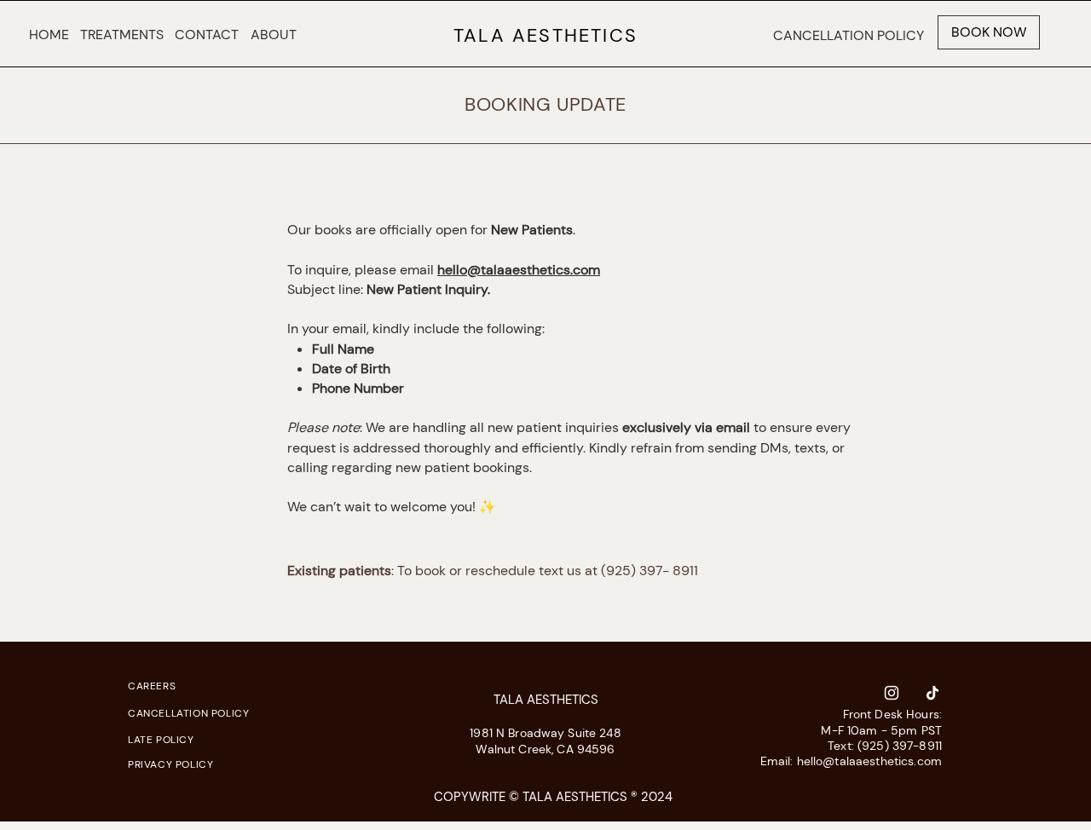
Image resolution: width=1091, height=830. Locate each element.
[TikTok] (932, 692)
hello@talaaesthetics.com (518, 270)
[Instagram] (891, 692)
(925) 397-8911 (899, 745)
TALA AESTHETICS (545, 35)
